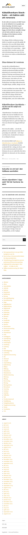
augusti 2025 (7, 447)
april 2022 (6, 509)
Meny (23, 5)
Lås (5, 356)
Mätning (6, 377)
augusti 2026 (7, 423)
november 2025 (8, 441)
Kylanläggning (8, 350)
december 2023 (8, 479)
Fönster (6, 324)
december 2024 (8, 459)
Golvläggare (7, 336)
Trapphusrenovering (9, 405)
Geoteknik (7, 330)
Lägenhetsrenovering (10, 354)
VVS (5, 411)
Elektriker (6, 314)
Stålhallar (6, 395)
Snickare (6, 391)
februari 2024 (7, 475)
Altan (5, 284)
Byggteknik (7, 308)
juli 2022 (6, 505)
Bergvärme (7, 292)
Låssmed (6, 358)
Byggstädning (8, 306)
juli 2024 (6, 465)
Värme (5, 407)
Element (6, 316)
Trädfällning (7, 401)
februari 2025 (7, 455)
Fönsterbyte (7, 326)
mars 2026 (7, 433)
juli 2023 (6, 489)
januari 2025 (7, 457)
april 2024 (6, 471)
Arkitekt (6, 288)
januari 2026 (7, 437)
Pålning (6, 379)
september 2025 (8, 445)
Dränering (6, 312)
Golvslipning (7, 338)
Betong (6, 296)
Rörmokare (7, 387)
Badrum (6, 290)
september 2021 (8, 511)
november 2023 (8, 481)
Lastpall (6, 360)
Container (6, 310)
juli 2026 (6, 425)
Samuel (6, 158)
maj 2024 (6, 469)
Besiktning (7, 294)
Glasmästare (7, 332)
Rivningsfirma (8, 385)
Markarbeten (7, 373)
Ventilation (7, 409)
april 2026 (6, 431)
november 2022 (8, 503)
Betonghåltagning (9, 298)
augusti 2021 (7, 513)
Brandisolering (8, 300)
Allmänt (6, 282)
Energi (5, 318)
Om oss (4, 524)
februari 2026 (7, 435)
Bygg (5, 302)
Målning (6, 369)
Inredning (6, 344)
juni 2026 (6, 427)
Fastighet (6, 322)
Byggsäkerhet (7, 304)
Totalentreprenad (9, 399)
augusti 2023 (7, 487)
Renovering (7, 381)
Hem (3, 520)
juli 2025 (6, 449)
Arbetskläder (7, 286)
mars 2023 (7, 495)
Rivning (6, 383)
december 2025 (8, 439)
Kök (18, 158)
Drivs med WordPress (13, 532)
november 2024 (8, 461)
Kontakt (4, 527)
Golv (5, 334)
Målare (6, 367)
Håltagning (7, 340)
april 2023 (6, 493)
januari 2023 (7, 499)
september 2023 (8, 485)
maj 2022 (6, 507)
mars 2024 (7, 473)
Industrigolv (7, 342)
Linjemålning (7, 362)
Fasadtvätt (7, 320)
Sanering (6, 389)
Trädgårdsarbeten (9, 403)
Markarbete (7, 371)
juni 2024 (6, 467)
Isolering (6, 346)
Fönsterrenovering (9, 328)
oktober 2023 (7, 483)
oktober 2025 (7, 443)
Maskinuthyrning (9, 375)
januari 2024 (7, 477)
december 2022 (8, 501)
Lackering (6, 352)
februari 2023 (7, 497)
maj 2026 (6, 429)
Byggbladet (4, 532)
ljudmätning (7, 364)
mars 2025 (7, 453)
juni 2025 (6, 451)
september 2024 (8, 463)
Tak (5, 397)
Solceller (6, 393)
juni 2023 (6, 491)
